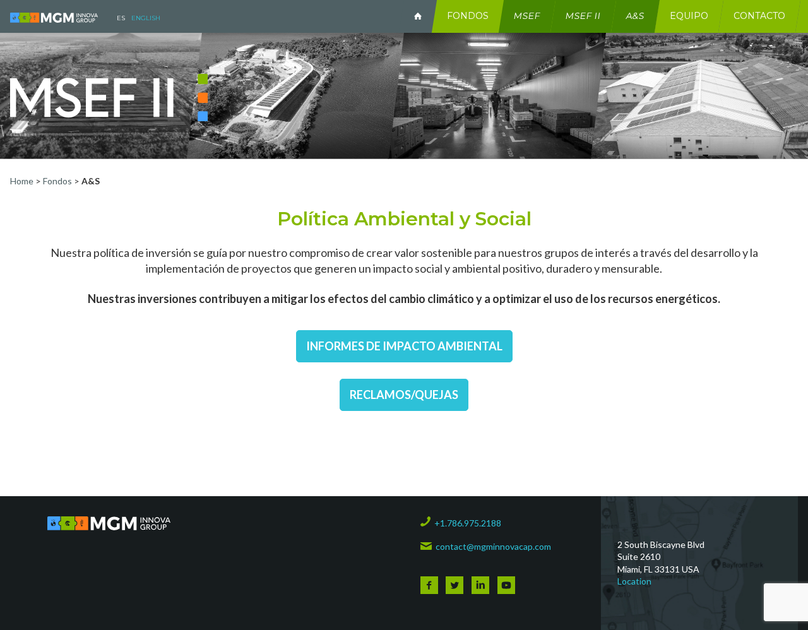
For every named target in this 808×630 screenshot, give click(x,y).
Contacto (759, 15)
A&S (636, 15)
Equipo (689, 15)
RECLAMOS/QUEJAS (404, 394)
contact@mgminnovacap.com (493, 546)
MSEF (527, 15)
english (145, 18)
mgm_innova (54, 18)
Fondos (468, 15)
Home (22, 180)
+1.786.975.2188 (467, 523)
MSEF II (583, 15)
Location (634, 581)
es (121, 18)
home (418, 16)
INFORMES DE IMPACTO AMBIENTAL (404, 346)
